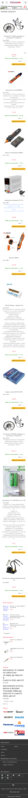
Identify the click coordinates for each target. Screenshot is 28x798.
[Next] (25, 7)
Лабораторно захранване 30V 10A (14, 200)
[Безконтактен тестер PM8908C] (14, 78)
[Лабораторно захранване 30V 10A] (14, 197)
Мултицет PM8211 (14, 257)
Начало (2, 746)
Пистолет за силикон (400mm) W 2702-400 (17, 607)
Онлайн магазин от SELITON (14, 796)
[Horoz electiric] (19, 733)
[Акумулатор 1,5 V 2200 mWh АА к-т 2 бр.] (14, 497)
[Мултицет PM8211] (14, 254)
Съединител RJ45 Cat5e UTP (17, 649)
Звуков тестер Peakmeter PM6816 (14, 152)
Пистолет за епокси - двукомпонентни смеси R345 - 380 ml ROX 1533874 (17, 616)
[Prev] (2, 7)
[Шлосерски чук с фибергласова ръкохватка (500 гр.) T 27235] (6, 626)
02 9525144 (10, 764)
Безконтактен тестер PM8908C (14, 90)
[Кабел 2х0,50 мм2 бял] (6, 660)
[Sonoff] (19, 712)
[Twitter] (6, 768)
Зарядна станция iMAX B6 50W (14, 392)
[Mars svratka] (19, 725)
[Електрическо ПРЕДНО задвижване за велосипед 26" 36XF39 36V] (14, 422)
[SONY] (8, 717)
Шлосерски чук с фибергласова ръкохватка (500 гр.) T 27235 (17, 625)
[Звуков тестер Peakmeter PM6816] (14, 149)
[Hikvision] (8, 733)
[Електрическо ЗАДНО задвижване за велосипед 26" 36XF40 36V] (14, 24)
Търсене (16, 746)
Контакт (3, 755)
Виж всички (5, 703)
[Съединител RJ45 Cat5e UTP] (6, 651)
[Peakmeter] (8, 712)
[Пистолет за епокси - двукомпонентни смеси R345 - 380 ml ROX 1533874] (6, 617)
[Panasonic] (8, 724)
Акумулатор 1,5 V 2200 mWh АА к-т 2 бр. (14, 500)
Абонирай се (7, 633)
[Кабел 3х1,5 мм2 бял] (6, 642)
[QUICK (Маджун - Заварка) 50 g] (14, 302)
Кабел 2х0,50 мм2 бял (16, 657)
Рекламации (4, 749)
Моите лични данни (15, 791)
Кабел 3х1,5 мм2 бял (16, 639)
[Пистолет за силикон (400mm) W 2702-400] (6, 608)
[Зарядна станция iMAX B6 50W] (14, 388)
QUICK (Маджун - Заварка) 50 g (14, 305)
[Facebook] (2, 768)
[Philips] (19, 717)
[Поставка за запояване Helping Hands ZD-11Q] (14, 575)
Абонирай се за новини (8, 701)
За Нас (2, 752)
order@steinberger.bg (12, 762)
